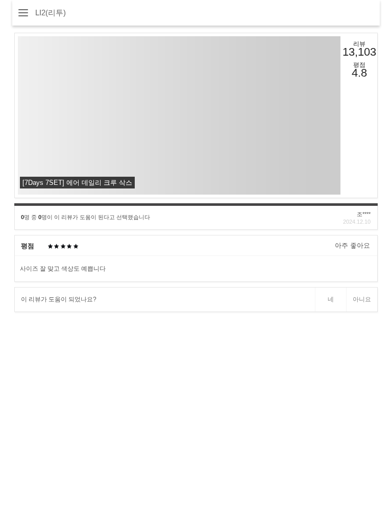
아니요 (362, 299)
